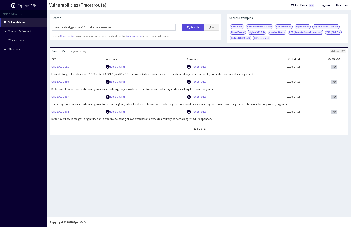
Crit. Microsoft (283, 26)
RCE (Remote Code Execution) (305, 32)
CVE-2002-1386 (60, 81)
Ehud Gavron (118, 66)
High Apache (302, 26)
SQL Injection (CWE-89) (326, 26)
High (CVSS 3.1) (257, 32)
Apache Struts (277, 32)
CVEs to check (261, 37)
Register (342, 5)
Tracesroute (199, 66)
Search (194, 27)
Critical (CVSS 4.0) (240, 37)
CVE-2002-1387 (60, 96)
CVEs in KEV (237, 26)
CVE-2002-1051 (60, 66)
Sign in (325, 5)
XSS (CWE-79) (333, 32)
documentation (134, 35)
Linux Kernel (238, 32)
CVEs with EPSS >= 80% (259, 26)
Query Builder (67, 35)
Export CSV (339, 50)
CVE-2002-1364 (60, 111)
